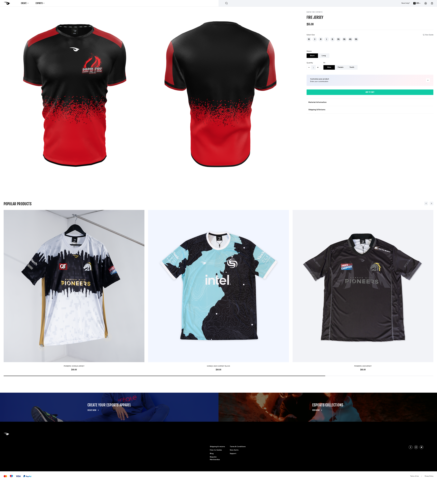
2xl (338, 39)
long (324, 56)
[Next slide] (431, 203)
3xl (344, 39)
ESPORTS (39, 3)
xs (309, 39)
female (340, 67)
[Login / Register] (425, 3)
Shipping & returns (217, 446)
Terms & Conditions (238, 446)
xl (332, 39)
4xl (350, 39)
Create (24, 3)
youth (352, 67)
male (329, 67)
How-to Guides (216, 450)
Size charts (234, 450)
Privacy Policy (429, 476)
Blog (211, 453)
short (312, 56)
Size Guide (429, 35)
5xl (356, 39)
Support (233, 453)
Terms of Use (414, 476)
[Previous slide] (426, 203)
